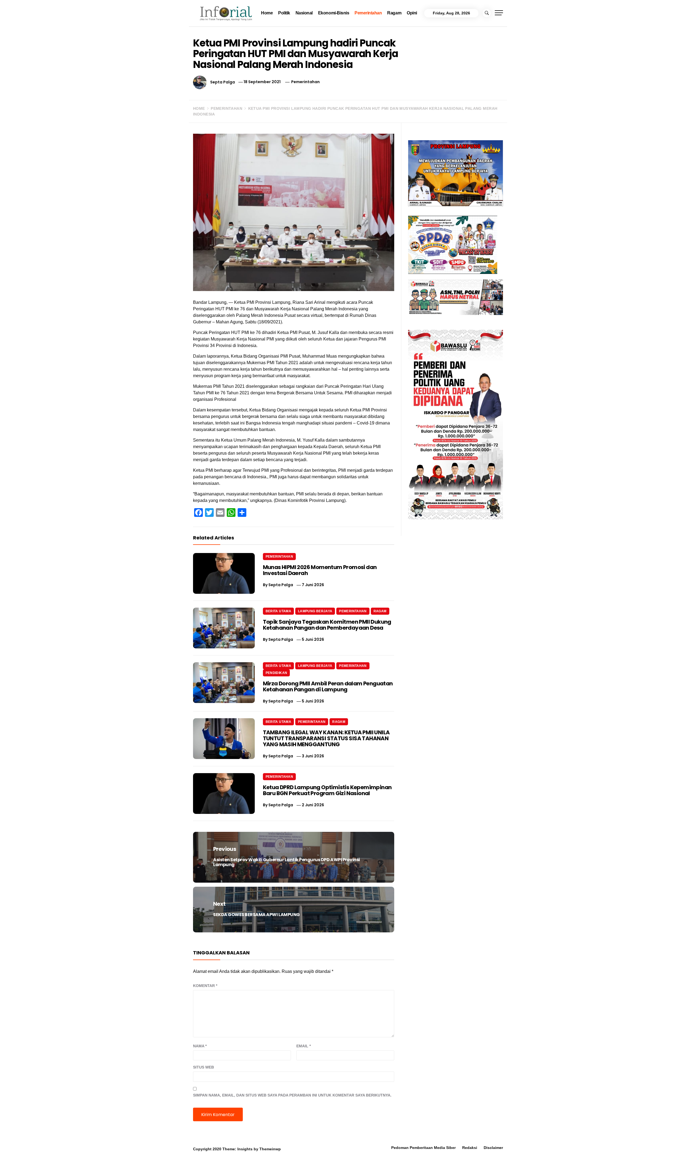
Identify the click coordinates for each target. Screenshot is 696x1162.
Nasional (304, 13)
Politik (284, 13)
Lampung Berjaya (315, 611)
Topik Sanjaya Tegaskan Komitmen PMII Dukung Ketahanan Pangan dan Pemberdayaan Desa (327, 625)
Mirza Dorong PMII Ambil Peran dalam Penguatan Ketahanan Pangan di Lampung (328, 686)
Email (303, 1046)
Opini (412, 13)
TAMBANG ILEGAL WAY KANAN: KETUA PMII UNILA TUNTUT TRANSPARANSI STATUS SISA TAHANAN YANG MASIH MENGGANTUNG (326, 738)
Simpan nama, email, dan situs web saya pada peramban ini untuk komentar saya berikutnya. (292, 1095)
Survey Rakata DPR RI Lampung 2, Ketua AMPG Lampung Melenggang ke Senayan (584, 1147)
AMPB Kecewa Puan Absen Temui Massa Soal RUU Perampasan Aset (273, 1147)
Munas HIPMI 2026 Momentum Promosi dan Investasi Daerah (320, 570)
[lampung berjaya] (455, 172)
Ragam (394, 13)
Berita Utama (278, 611)
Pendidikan (276, 673)
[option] (109, 1150)
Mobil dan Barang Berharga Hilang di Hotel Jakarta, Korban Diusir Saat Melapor (436, 1147)
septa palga (222, 82)
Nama (200, 1046)
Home (267, 13)
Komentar (205, 985)
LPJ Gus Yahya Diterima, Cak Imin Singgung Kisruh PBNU (108, 1145)
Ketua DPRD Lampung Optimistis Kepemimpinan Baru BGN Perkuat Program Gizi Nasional (327, 790)
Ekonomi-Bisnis (333, 13)
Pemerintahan (368, 13)
